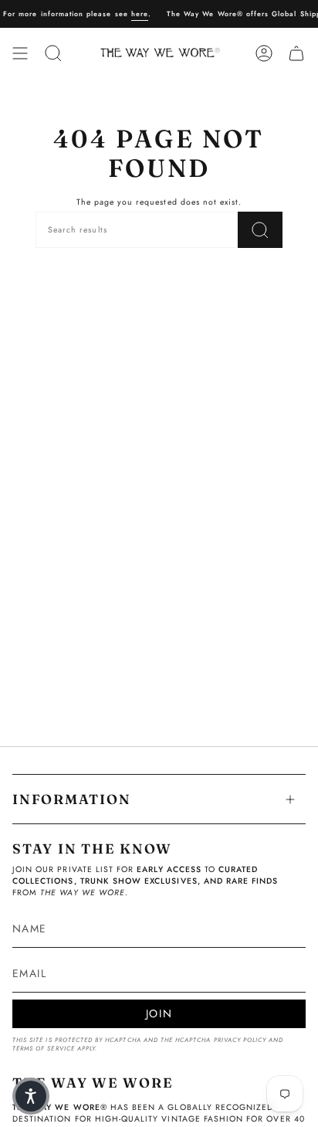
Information (71, 799)
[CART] (296, 53)
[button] (30, 1096)
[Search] (260, 230)
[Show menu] (20, 53)
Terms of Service (43, 1048)
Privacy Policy (240, 1040)
